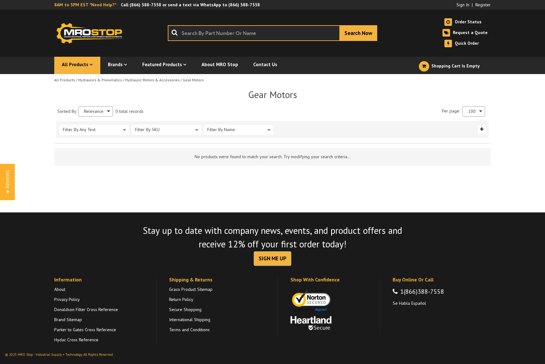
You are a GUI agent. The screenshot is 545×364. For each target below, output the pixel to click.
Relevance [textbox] (93, 111)
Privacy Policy (67, 299)
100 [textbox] (472, 111)
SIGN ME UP (272, 258)
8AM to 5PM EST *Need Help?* (85, 4)
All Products (64, 80)
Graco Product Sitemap (191, 289)
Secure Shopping (185, 309)
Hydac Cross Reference (76, 340)
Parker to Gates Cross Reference (85, 329)
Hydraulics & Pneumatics (100, 80)
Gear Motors (193, 80)
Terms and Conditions (189, 329)
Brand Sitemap (68, 319)
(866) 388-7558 (145, 4)
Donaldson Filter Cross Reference (86, 309)
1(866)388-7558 (422, 291)
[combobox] (272, 33)
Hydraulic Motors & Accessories (152, 80)
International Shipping (189, 319)
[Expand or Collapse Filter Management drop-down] (481, 129)
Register (483, 4)
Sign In (462, 4)
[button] (7, 182)
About (59, 289)
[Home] (92, 33)
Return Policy (181, 299)
